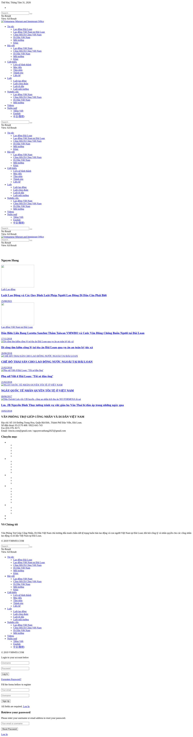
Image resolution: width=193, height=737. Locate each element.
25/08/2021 (6, 301)
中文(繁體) (18, 116)
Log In (26, 706)
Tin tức (10, 26)
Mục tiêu (17, 67)
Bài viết (11, 45)
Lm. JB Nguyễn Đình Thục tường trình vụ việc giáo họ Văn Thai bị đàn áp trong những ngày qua (62, 405)
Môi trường (18, 40)
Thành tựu (18, 72)
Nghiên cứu (13, 91)
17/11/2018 (6, 338)
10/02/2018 (6, 411)
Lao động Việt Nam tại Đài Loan (29, 32)
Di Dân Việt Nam (21, 37)
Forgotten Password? (11, 679)
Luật (9, 78)
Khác (15, 43)
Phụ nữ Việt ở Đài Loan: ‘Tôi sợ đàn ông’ (27, 376)
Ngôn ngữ (12, 108)
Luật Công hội (20, 483)
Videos (10, 105)
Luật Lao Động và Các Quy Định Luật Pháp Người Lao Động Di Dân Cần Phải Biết (54, 295)
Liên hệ (17, 75)
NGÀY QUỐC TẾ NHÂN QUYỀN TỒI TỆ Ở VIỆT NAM (37, 390)
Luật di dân (18, 86)
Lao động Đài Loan (22, 29)
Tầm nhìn (17, 70)
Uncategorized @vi (16, 515)
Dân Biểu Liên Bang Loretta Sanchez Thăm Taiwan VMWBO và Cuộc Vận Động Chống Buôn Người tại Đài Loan (72, 333)
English (17, 113)
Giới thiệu (12, 62)
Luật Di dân (19, 477)
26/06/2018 (6, 353)
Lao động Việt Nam (22, 48)
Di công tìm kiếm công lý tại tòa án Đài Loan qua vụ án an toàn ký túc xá (47, 347)
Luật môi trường (21, 89)
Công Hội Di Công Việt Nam (27, 34)
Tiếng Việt (18, 111)
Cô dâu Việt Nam (21, 469)
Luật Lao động (8, 289)
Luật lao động (20, 81)
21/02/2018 (6, 367)
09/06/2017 (6, 396)
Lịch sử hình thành (22, 64)
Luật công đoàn (20, 83)
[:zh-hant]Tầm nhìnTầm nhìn (27, 456)
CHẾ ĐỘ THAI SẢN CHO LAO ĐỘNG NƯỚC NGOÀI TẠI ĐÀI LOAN (47, 361)
